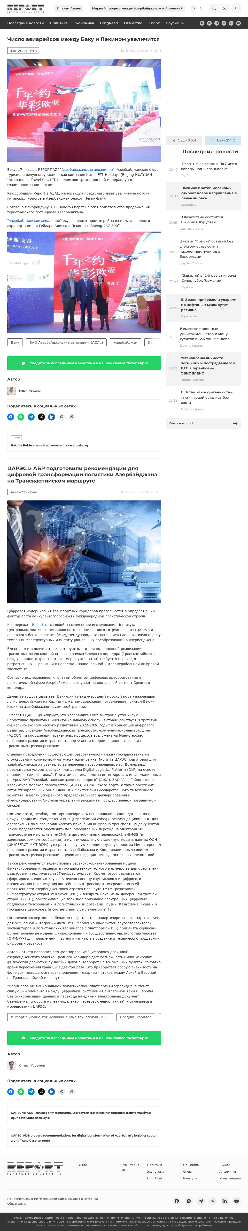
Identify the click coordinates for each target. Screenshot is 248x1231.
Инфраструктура (23, 51)
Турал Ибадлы (30, 390)
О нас (83, 1165)
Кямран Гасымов (32, 1065)
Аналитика (227, 1171)
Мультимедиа (230, 1178)
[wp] (20, 416)
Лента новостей (181, 423)
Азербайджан (125, 342)
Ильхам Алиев (69, 8)
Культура (190, 1178)
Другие (172, 23)
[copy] (72, 416)
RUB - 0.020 (187, 140)
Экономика (155, 1171)
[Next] (198, 8)
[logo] (25, 8)
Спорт (188, 1171)
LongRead (154, 1178)
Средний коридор (136, 1017)
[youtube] (238, 23)
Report (38, 625)
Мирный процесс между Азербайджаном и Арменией (137, 8)
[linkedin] (231, 23)
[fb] (202, 23)
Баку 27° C (226, 140)
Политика (154, 1165)
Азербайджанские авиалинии (87, 169)
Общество (191, 1165)
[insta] (209, 23)
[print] (61, 416)
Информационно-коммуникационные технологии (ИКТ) (60, 1017)
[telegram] (216, 23)
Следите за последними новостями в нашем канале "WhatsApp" (89, 363)
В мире (225, 1165)
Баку (15, 342)
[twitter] (224, 23)
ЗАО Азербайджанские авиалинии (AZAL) (66, 342)
